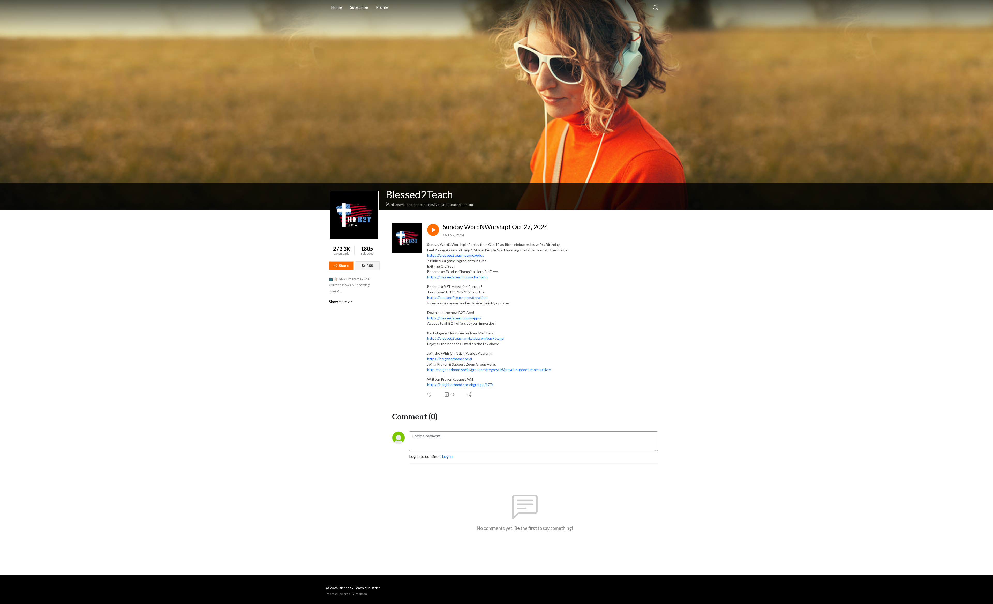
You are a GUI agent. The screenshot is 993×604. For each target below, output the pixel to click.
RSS (369, 265)
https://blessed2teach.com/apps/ (454, 318)
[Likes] (430, 394)
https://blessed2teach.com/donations (457, 297)
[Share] (469, 394)
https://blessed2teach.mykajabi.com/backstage (465, 338)
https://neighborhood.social (449, 359)
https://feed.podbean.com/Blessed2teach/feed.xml (432, 204)
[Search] (655, 7)
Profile (382, 7)
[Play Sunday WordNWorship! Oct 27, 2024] (433, 230)
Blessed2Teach (419, 194)
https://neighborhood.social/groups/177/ (460, 384)
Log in (447, 456)
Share (344, 265)
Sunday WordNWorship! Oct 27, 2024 (495, 226)
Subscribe (359, 7)
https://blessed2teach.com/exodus (455, 255)
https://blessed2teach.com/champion (457, 277)
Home (336, 7)
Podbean (361, 594)
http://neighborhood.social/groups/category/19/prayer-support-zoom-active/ (489, 369)
